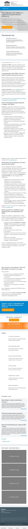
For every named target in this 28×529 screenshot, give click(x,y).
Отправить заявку (14, 163)
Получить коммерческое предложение (14, 326)
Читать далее (23, 408)
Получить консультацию (7, 27)
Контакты (3, 509)
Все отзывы (4, 438)
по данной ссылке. (9, 207)
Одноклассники (11, 515)
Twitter (13, 515)
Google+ (4, 515)
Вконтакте (9, 515)
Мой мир (2, 515)
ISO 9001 (18, 89)
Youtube (6, 515)
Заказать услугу (8, 309)
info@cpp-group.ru (7, 512)
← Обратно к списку (6, 441)
